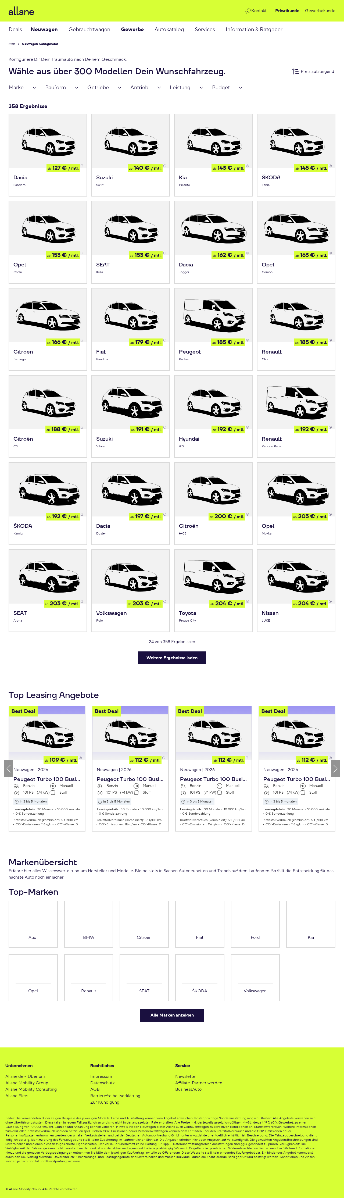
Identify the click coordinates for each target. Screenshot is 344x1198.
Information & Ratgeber (254, 29)
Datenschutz (102, 1083)
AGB (95, 1089)
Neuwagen (44, 29)
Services (205, 29)
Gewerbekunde (320, 10)
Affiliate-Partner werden (198, 1083)
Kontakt (259, 10)
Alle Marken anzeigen (172, 1015)
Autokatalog (169, 29)
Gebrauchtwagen (89, 29)
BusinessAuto (188, 1089)
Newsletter (186, 1076)
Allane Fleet (17, 1096)
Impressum (101, 1076)
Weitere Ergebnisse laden (172, 658)
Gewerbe (132, 29)
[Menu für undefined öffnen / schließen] (63, 29)
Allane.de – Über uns (25, 1076)
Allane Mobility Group (26, 1083)
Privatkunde (287, 10)
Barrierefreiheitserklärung (115, 1096)
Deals (15, 29)
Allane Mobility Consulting (31, 1089)
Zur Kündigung (104, 1102)
